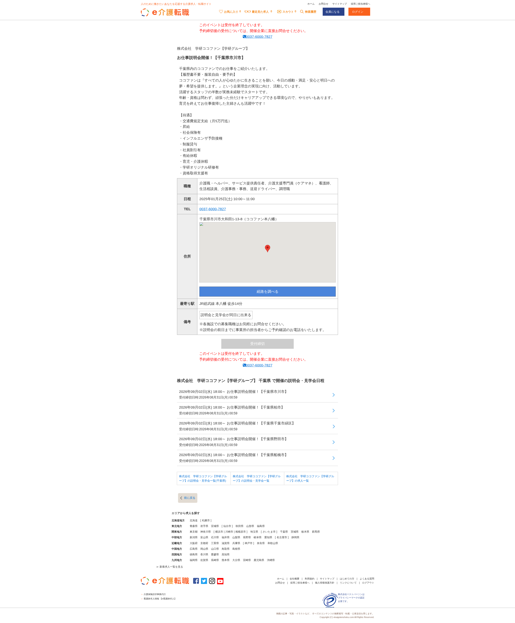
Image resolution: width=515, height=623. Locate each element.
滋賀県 (226, 543)
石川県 (215, 537)
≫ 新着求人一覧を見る (169, 566)
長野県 (247, 537)
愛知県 (268, 537)
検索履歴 (310, 11)
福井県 (226, 537)
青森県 (194, 526)
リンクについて (348, 582)
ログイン (357, 11)
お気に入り (231, 11)
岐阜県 (258, 537)
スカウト (288, 11)
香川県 (204, 554)
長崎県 (215, 560)
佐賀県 (204, 560)
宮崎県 (247, 560)
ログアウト (368, 582)
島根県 (236, 548)
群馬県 (316, 531)
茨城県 (295, 531)
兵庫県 (236, 543)
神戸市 (248, 543)
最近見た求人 (260, 11)
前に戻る (189, 497)
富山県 (204, 537)
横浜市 (219, 531)
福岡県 (194, 560)
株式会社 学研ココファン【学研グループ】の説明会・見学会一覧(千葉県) (203, 478)
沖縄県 (271, 560)
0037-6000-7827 (259, 37)
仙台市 (227, 526)
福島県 (261, 526)
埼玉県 (254, 531)
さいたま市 (269, 531)
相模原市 (240, 531)
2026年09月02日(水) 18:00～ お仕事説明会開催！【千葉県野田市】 (233, 442)
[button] (267, 248)
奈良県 (261, 543)
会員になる (332, 11)
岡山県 (204, 548)
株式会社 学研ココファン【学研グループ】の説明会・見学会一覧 (257, 478)
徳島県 (194, 554)
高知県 (226, 554)
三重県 (215, 543)
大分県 (236, 560)
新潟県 (194, 537)
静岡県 (295, 537)
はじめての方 (347, 578)
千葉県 (284, 531)
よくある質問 (367, 578)
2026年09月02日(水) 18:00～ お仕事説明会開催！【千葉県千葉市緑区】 (237, 426)
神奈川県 (205, 531)
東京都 (194, 531)
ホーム (311, 3)
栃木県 (305, 531)
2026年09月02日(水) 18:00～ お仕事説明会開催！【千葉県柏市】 (232, 410)
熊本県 (226, 560)
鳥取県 (226, 548)
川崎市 (229, 531)
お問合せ (323, 3)
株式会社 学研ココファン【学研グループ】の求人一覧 (310, 478)
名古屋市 (282, 537)
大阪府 (194, 543)
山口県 (215, 548)
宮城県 (215, 526)
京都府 (204, 543)
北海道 (194, 520)
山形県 (250, 526)
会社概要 (294, 578)
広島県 (194, 548)
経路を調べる (267, 292)
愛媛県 (215, 554)
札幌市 (206, 520)
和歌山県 (273, 543)
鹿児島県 (259, 560)
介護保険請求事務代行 (155, 594)
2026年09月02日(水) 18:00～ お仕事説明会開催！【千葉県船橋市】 (233, 458)
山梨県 (236, 537)
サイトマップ (339, 3)
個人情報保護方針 (324, 582)
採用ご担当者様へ (360, 3)
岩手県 (204, 526)
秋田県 (239, 526)
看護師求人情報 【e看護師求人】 (160, 598)
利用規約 (309, 578)
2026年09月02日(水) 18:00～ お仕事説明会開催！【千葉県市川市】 (233, 394)
